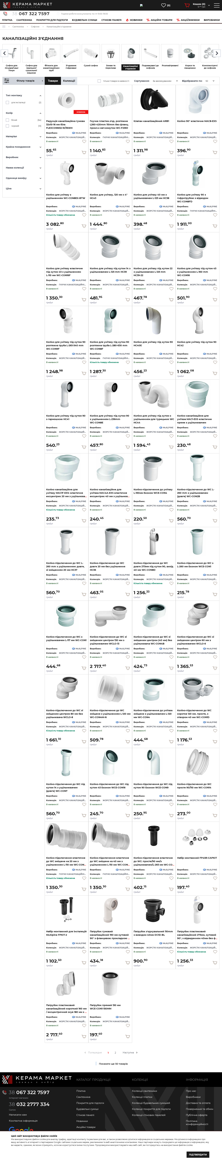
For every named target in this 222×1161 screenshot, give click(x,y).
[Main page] (37, 1079)
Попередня (95, 1052)
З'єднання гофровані (71, 66)
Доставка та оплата (198, 1103)
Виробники (212, 20)
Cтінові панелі (111, 20)
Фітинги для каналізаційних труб (51, 68)
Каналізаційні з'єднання (130, 67)
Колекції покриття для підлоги (151, 1109)
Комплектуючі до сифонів (210, 66)
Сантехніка (24, 20)
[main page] (27, 5)
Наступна (128, 1052)
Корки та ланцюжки (190, 66)
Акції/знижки (190, 20)
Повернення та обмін (199, 1109)
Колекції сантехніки (144, 1090)
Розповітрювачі (170, 65)
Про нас (191, 1090)
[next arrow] (136, 1052)
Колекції (69, 80)
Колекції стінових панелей (148, 1115)
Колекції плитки (142, 1096)
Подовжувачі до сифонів (150, 66)
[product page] (110, 99)
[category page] (11, 53)
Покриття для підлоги (52, 20)
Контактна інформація (23, 1120)
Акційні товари (161, 20)
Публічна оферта (196, 1115)
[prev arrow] (85, 1052)
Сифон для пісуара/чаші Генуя (11, 68)
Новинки (136, 20)
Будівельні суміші (84, 20)
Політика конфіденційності (197, 1122)
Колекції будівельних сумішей (151, 1103)
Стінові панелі (85, 1115)
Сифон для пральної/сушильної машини (31, 69)
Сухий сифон (91, 65)
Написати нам (18, 1114)
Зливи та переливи (110, 66)
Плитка (7, 20)
